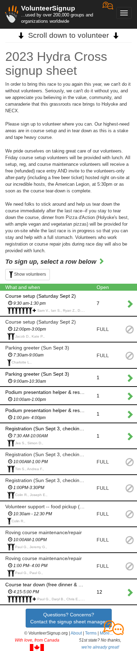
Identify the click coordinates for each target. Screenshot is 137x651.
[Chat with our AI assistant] (107, 14)
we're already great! (100, 647)
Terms (91, 633)
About (76, 633)
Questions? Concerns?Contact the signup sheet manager (68, 618)
